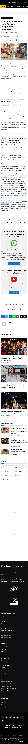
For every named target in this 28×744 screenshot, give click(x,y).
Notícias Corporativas (7, 18)
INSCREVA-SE (14, 292)
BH (2, 651)
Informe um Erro (5, 628)
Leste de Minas (5, 663)
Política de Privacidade (13, 729)
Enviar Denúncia (5, 626)
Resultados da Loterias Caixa (8, 690)
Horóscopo (4, 707)
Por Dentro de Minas (14, 738)
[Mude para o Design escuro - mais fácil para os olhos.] (26, 2)
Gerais (2, 653)
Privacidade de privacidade (7, 633)
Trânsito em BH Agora (6, 677)
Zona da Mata (4, 667)
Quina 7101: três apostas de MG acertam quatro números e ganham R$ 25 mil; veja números (18, 431)
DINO (7, 32)
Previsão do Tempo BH (6, 681)
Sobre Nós (5, 725)
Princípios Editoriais (6, 637)
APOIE (3, 6)
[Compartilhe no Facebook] (11, 36)
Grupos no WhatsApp (6, 630)
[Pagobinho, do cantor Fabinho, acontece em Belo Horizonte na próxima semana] (14, 400)
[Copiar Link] (18, 36)
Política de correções (6, 635)
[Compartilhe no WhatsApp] (16, 36)
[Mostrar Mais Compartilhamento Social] (21, 36)
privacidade (14, 259)
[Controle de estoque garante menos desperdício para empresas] (14, 51)
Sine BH (3, 679)
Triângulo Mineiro (5, 665)
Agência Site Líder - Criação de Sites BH (10, 739)
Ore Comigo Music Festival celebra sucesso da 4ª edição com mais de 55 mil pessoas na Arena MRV (13, 385)
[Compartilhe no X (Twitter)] (13, 36)
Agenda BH (4, 702)
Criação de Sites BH (6, 693)
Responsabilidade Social (14, 731)
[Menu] (2, 2)
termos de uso (6, 259)
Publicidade (7, 727)
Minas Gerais (4, 656)
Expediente (4, 619)
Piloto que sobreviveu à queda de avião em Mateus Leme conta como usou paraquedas (18, 452)
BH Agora (11, 6)
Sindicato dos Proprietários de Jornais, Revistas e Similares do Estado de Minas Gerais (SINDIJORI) (12, 581)
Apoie (2, 616)
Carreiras (3, 649)
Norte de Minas (5, 658)
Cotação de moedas (6, 686)
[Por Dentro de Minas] (14, 2)
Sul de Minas (4, 660)
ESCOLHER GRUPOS (14, 264)
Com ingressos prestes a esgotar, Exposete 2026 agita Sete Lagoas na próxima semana (12, 358)
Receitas (3, 704)
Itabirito (18, 6)
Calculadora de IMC (6, 683)
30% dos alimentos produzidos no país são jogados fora (13, 86)
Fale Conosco (4, 623)
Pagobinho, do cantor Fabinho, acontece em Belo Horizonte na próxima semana (13, 412)
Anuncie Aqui (4, 621)
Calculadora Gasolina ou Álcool (8, 688)
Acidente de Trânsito (6, 647)
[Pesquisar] (23, 2)
